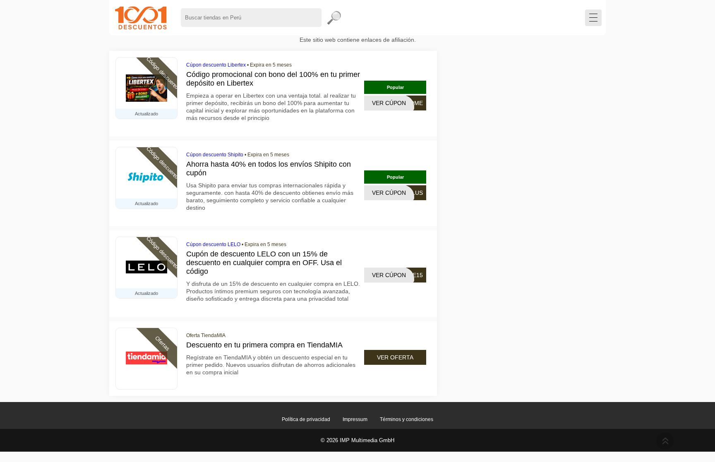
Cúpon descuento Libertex (216, 65)
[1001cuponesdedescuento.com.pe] (141, 17)
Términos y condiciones (406, 419)
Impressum (355, 419)
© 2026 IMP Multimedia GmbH (357, 440)
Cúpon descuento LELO (213, 244)
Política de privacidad (306, 419)
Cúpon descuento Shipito (214, 155)
